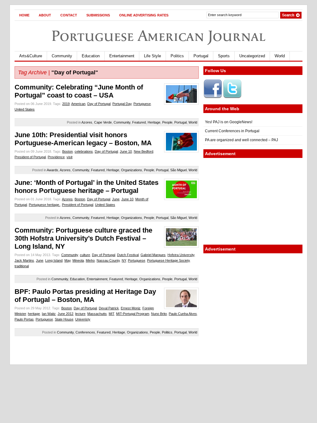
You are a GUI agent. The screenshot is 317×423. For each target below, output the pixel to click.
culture (85, 255)
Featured (139, 122)
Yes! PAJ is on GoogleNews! (228, 122)
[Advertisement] (252, 201)
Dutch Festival (128, 255)
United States (25, 109)
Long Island (54, 260)
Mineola (78, 260)
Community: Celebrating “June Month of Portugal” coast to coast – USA (79, 91)
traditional (22, 266)
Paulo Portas (24, 319)
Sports (224, 56)
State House (64, 319)
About (45, 15)
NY (124, 260)
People (167, 122)
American (78, 104)
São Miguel (178, 170)
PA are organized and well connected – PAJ (241, 140)
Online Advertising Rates (143, 15)
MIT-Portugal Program (132, 314)
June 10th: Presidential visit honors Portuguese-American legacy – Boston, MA (83, 139)
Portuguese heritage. (44, 205)
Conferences (85, 332)
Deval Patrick (109, 308)
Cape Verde (103, 122)
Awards (52, 170)
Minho (90, 260)
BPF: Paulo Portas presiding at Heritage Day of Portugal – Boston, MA (85, 295)
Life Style (152, 56)
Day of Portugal (99, 104)
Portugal (200, 56)
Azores (86, 122)
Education (91, 56)
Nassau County (108, 260)
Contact (68, 15)
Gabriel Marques (153, 255)
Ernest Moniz (131, 308)
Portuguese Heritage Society (168, 260)
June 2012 (65, 314)
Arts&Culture (30, 56)
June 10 (126, 151)
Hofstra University (180, 255)
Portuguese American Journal (158, 36)
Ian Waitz (49, 314)
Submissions (98, 15)
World (280, 56)
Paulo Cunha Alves (183, 314)
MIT (111, 314)
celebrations (84, 151)
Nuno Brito (159, 314)
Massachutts (97, 314)
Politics (177, 56)
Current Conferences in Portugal (232, 131)
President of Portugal (30, 157)
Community (62, 56)
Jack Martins (24, 260)
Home (24, 15)
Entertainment (121, 56)
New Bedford (143, 151)
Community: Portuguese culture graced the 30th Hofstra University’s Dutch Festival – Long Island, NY (83, 238)
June (115, 199)
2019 (66, 104)
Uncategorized (252, 56)
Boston (67, 151)
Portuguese (142, 104)
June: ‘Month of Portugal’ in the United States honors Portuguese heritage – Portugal (86, 186)
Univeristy (82, 319)
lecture (80, 314)
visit (69, 157)
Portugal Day (122, 104)
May (67, 260)
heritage (34, 314)
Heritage (154, 122)
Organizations (131, 170)
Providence (56, 157)
